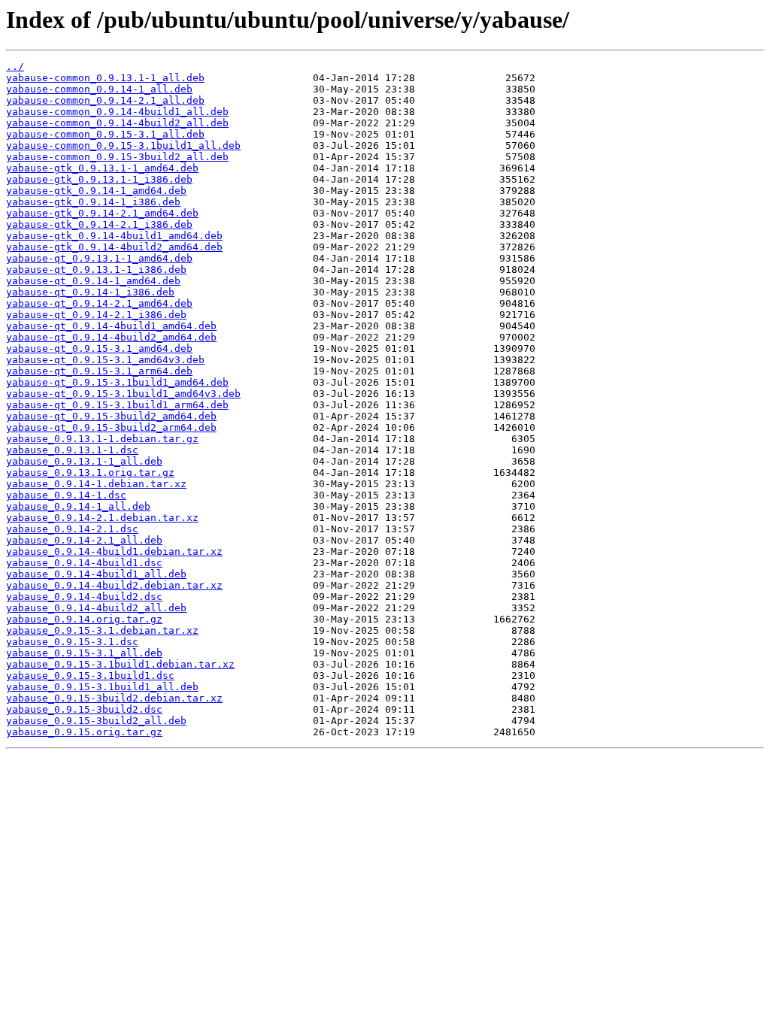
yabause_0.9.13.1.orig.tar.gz (90, 472)
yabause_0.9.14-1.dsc (66, 495)
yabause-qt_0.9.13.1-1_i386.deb (96, 269)
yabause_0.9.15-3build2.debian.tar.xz (114, 698)
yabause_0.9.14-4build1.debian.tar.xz (114, 551)
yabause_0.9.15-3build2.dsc (84, 709)
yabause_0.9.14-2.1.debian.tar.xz (102, 517)
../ (15, 66)
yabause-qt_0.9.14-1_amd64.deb (93, 280)
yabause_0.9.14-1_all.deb (78, 506)
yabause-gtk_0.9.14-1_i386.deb (93, 202)
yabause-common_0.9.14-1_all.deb (99, 89)
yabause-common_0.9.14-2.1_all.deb (105, 100)
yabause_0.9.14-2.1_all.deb (84, 540)
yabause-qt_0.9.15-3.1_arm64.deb (99, 371)
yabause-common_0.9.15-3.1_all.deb (105, 134)
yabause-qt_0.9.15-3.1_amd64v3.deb (105, 359)
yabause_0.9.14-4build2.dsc (84, 596)
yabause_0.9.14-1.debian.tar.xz (96, 483)
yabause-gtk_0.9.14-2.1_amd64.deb (102, 213)
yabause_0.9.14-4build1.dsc (84, 562)
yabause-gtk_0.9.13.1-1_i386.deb (99, 179)
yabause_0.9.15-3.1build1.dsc (90, 675)
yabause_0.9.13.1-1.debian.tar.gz (102, 438)
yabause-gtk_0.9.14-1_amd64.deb (96, 190)
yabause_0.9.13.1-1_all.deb (84, 461)
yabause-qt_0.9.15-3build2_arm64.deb (111, 427)
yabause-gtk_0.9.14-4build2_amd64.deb (114, 247)
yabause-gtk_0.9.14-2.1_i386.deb (99, 224)
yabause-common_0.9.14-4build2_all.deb (117, 123)
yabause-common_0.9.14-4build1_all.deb (117, 111)
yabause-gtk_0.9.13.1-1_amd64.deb (102, 168)
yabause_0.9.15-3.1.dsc (72, 641)
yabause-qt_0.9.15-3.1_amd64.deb (99, 348)
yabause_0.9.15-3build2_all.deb (96, 720)
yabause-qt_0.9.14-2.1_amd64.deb (99, 303)
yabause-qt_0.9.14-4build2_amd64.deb (111, 337)
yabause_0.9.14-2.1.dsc (72, 529)
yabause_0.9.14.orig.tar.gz (84, 619)
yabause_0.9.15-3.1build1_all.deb (102, 686)
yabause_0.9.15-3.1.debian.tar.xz (102, 630)
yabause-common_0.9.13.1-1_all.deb (105, 77)
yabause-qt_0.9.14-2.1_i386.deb (96, 314)
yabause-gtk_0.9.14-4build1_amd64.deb (114, 235)
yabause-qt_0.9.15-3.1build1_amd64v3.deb (123, 393)
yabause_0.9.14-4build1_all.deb (96, 574)
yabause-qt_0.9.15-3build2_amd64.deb (111, 416)
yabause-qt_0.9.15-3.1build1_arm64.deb (117, 404)
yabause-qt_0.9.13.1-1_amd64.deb (99, 258)
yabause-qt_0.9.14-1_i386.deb (90, 292)
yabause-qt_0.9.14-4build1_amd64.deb (111, 326)
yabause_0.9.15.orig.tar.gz (84, 732)
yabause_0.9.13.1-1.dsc (72, 450)
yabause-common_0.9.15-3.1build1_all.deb (123, 145)
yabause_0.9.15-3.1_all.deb (84, 653)
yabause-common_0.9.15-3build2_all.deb (117, 156)
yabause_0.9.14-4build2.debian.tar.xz (114, 585)
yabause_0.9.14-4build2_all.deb (96, 607)
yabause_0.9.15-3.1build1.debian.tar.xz (120, 664)
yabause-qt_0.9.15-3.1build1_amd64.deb (117, 382)
